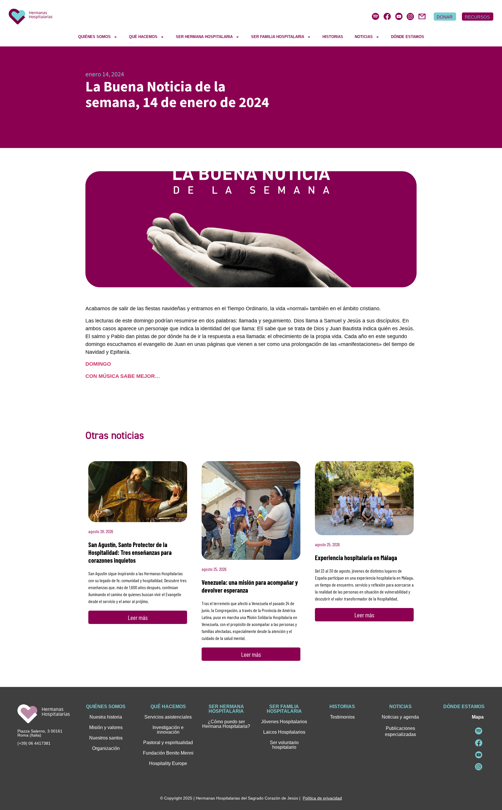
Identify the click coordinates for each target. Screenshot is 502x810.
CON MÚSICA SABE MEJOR (120, 376)
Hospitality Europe (168, 763)
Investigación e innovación (168, 730)
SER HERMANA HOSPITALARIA (204, 37)
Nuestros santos (106, 737)
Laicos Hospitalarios (284, 732)
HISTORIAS (332, 37)
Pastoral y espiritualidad (168, 742)
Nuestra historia (105, 717)
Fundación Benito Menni (168, 753)
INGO (104, 364)
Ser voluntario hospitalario (284, 745)
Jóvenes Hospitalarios (284, 721)
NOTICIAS (364, 37)
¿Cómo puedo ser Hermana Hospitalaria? (226, 724)
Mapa (478, 717)
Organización (106, 748)
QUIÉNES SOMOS (94, 37)
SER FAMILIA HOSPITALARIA (277, 37)
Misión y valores (106, 727)
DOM (91, 364)
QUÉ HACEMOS (143, 37)
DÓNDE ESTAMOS (407, 37)
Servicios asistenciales (168, 717)
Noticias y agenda (400, 717)
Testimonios (342, 717)
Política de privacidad (322, 798)
